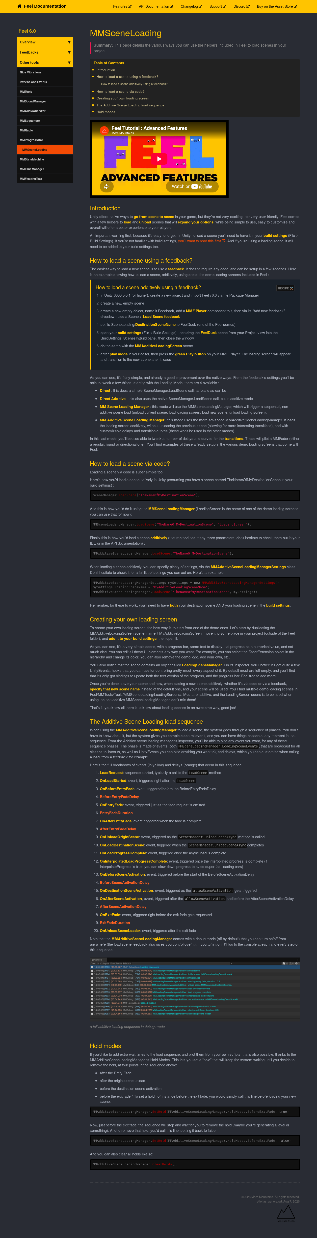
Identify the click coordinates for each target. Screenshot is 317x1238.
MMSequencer (30, 120)
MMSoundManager (33, 101)
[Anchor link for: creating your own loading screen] (151, 98)
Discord (239, 6)
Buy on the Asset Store (275, 6)
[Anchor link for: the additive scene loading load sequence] (166, 105)
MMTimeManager (32, 169)
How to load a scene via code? (121, 91)
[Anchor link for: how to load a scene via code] (146, 91)
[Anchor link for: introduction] (116, 69)
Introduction (106, 69)
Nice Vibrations (30, 72)
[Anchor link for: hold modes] (116, 111)
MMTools (26, 91)
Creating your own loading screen (123, 98)
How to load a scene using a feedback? (127, 76)
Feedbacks (29, 52)
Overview (27, 41)
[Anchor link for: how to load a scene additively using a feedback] (169, 83)
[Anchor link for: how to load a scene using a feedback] (159, 76)
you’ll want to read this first (199, 240)
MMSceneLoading (34, 149)
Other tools (29, 62)
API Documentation (154, 6)
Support (216, 6)
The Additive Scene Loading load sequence (130, 105)
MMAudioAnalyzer (33, 111)
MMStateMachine (32, 159)
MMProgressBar (31, 140)
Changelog (189, 6)
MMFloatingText (31, 178)
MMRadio (26, 130)
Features (120, 6)
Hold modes (106, 111)
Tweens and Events (33, 82)
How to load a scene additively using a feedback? (134, 84)
